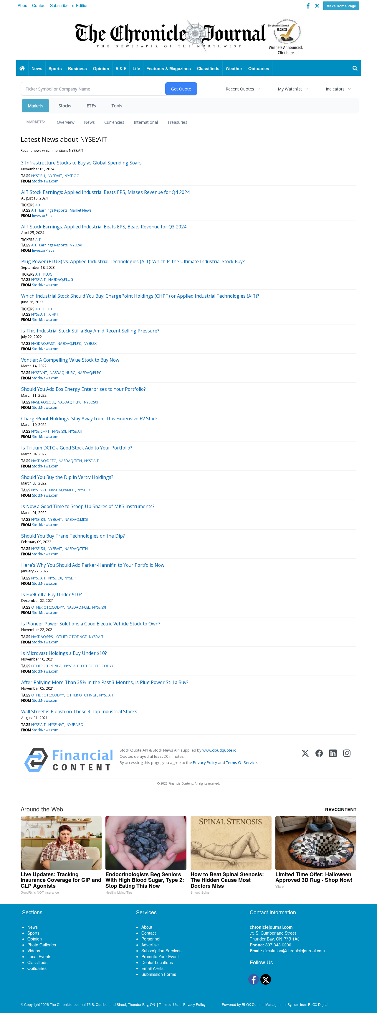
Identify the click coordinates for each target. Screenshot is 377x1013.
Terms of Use (169, 1004)
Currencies (114, 122)
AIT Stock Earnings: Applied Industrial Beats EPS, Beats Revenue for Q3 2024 (103, 226)
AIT (38, 204)
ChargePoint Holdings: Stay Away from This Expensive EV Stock (89, 418)
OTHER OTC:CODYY (47, 607)
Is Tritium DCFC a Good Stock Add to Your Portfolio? (76, 447)
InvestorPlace (43, 215)
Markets (35, 105)
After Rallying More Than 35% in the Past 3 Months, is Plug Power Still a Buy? (104, 682)
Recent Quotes (240, 89)
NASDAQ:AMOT (62, 490)
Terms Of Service (241, 762)
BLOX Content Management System (270, 1004)
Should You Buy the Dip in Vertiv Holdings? (67, 477)
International (146, 122)
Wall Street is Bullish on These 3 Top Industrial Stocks (79, 711)
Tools (116, 105)
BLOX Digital (318, 1004)
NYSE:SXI (90, 343)
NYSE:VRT (39, 490)
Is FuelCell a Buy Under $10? (51, 594)
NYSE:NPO (75, 724)
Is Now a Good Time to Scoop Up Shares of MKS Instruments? (88, 506)
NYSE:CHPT (40, 431)
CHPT (47, 309)
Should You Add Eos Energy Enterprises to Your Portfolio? (83, 389)
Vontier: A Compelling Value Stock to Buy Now (70, 360)
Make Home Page (341, 6)
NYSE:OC (72, 175)
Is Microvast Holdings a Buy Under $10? (64, 653)
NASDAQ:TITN (70, 460)
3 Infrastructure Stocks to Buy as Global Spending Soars (81, 162)
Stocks (65, 105)
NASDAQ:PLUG (60, 279)
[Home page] (188, 36)
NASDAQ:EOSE (43, 402)
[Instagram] (347, 760)
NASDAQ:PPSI (42, 636)
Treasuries (177, 122)
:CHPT (53, 314)
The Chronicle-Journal (68, 1004)
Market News (80, 210)
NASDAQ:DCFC (43, 460)
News (89, 122)
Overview (66, 122)
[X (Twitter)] (305, 760)
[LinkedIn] (333, 760)
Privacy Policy (205, 762)
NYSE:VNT (39, 372)
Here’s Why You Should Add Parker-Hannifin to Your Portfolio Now (92, 565)
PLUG (47, 274)
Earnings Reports (53, 210)
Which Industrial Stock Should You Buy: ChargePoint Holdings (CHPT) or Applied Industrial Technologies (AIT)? (140, 296)
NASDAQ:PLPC (69, 343)
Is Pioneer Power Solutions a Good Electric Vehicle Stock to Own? (91, 623)
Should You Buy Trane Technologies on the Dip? (73, 536)
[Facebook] (319, 760)
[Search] (355, 68)
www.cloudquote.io (219, 750)
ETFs (91, 105)
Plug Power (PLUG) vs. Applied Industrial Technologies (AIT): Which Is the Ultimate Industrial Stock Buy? (133, 261)
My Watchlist (290, 89)
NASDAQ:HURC (62, 372)
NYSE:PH (38, 175)
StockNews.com (45, 181)
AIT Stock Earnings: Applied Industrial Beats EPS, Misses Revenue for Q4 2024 (105, 192)
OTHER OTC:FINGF (71, 636)
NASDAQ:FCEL (78, 607)
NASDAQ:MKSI (76, 519)
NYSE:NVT (56, 724)
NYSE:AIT (55, 175)
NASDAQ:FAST (43, 343)
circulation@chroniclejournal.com (294, 950)
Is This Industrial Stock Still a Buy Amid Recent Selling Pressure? (90, 330)
